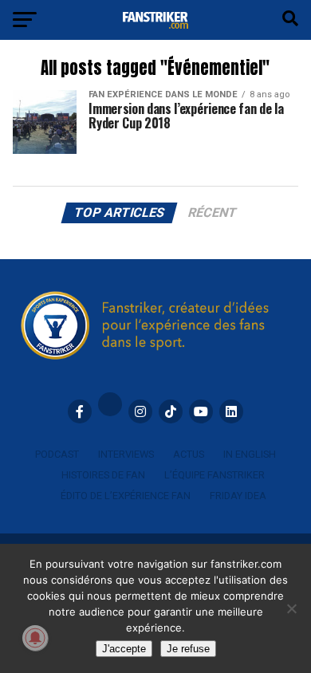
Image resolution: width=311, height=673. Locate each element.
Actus (188, 454)
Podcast (57, 454)
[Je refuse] (291, 608)
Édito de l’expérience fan (126, 496)
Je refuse (188, 649)
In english (249, 454)
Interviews (126, 454)
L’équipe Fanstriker (214, 475)
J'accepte (124, 649)
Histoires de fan (103, 475)
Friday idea (238, 496)
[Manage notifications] (35, 638)
